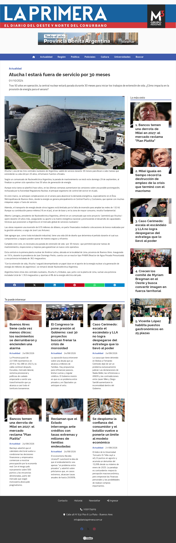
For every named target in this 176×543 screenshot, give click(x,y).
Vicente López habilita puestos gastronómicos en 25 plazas (149, 327)
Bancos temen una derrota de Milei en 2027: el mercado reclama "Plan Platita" (21, 428)
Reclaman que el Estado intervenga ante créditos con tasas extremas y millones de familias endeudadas (64, 432)
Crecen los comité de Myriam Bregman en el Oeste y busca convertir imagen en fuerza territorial (150, 281)
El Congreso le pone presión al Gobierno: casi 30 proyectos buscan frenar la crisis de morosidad (64, 336)
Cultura (105, 57)
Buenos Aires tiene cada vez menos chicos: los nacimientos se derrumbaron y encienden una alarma (23, 336)
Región (62, 57)
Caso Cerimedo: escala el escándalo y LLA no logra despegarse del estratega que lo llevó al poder (150, 231)
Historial (78, 500)
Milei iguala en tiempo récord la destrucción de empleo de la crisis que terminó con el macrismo (150, 181)
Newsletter (94, 500)
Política (75, 57)
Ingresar (113, 500)
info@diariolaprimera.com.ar (88, 519)
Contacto (63, 500)
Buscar (140, 57)
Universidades (122, 57)
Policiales (90, 57)
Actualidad (46, 57)
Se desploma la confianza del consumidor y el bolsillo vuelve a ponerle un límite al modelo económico (106, 430)
